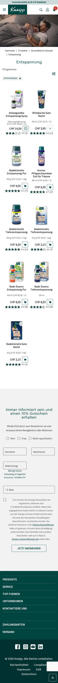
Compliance (41, 665)
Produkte (22, 50)
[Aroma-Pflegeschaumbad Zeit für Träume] (41, 155)
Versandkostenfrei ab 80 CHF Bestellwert (29, 2)
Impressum (23, 669)
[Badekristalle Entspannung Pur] (16, 155)
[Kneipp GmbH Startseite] (17, 9)
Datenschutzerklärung (43, 524)
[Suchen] (40, 10)
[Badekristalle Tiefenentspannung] (16, 214)
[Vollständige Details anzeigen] (26, 128)
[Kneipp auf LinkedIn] (40, 646)
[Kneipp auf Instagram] (26, 646)
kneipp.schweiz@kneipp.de (25, 539)
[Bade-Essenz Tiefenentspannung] (41, 271)
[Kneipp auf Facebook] (18, 646)
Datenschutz (29, 674)
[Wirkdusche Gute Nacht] (41, 98)
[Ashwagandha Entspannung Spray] (16, 98)
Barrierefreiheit (19, 665)
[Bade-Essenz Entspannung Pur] (16, 271)
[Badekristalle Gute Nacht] (16, 329)
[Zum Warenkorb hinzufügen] (25, 186)
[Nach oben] (52, 677)
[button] (47, 10)
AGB (38, 669)
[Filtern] (54, 73)
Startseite (10, 50)
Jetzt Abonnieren (29, 548)
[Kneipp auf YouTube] (33, 646)
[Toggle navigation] (4, 9)
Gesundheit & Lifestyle (42, 50)
